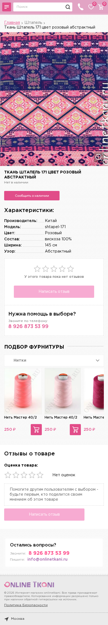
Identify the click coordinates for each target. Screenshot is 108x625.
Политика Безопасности (26, 605)
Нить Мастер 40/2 (20, 417)
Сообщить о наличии (32, 196)
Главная (12, 22)
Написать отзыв (54, 291)
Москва (17, 618)
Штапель (33, 22)
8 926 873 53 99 (28, 326)
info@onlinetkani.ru (47, 559)
